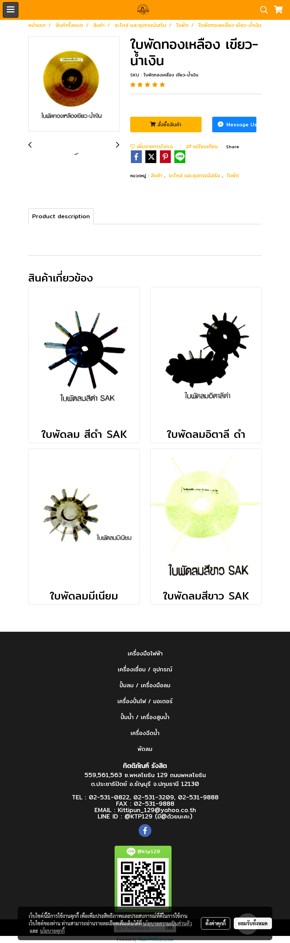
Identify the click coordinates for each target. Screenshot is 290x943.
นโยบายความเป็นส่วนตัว (167, 923)
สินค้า (157, 175)
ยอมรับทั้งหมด (253, 923)
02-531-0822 (109, 797)
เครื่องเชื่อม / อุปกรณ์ (145, 669)
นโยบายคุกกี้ (52, 930)
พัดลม (145, 749)
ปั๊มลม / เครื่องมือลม (145, 685)
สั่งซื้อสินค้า (168, 124)
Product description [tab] (61, 216)
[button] (262, 10)
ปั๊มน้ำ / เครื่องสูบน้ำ (145, 717)
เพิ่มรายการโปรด (154, 146)
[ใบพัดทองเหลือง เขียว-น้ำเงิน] (74, 84)
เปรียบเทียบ (204, 146)
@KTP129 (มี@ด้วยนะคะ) (158, 816)
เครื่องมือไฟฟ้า (145, 653)
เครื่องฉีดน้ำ (145, 733)
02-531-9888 (198, 797)
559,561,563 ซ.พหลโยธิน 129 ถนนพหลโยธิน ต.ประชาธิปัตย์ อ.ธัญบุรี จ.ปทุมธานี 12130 (145, 779)
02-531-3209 (153, 797)
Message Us (240, 124)
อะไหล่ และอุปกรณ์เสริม (195, 175)
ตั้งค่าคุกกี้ (215, 923)
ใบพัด (233, 175)
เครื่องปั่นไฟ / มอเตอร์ (145, 701)
